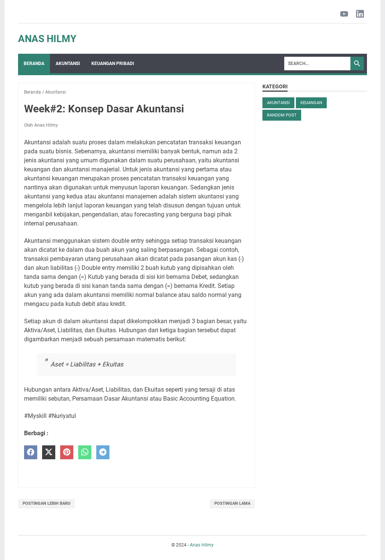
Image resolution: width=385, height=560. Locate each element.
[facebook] (30, 452)
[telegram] (102, 452)
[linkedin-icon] (360, 14)
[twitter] (48, 452)
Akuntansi (68, 63)
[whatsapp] (84, 452)
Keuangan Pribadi (112, 63)
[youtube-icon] (344, 14)
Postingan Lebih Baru (46, 503)
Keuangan (311, 102)
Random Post (282, 115)
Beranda (34, 63)
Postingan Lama (232, 503)
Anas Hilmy (47, 38)
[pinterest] (66, 452)
